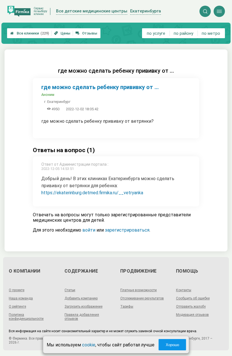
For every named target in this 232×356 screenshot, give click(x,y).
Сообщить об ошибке (193, 298)
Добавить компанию (81, 298)
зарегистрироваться (127, 230)
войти (88, 230)
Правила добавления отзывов (82, 317)
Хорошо (172, 345)
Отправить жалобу (191, 306)
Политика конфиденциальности (26, 317)
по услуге (156, 33)
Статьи (70, 290)
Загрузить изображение (83, 306)
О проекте (16, 290)
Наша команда (21, 298)
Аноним (47, 94)
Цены (62, 33)
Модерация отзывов (192, 315)
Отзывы (86, 33)
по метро (211, 33)
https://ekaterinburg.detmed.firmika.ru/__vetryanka (92, 192)
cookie (88, 345)
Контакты (183, 290)
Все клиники (29, 33)
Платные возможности (138, 290)
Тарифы (126, 306)
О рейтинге (17, 306)
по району (183, 33)
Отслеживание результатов (142, 298)
